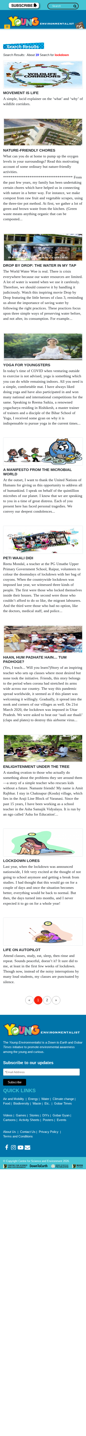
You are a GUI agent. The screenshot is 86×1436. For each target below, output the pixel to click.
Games (21, 1115)
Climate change (63, 1099)
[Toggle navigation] (7, 27)
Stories (34, 1115)
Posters (48, 1120)
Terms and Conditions (18, 1136)
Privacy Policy (49, 1131)
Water (45, 1099)
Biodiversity (21, 1103)
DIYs (45, 1115)
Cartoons (9, 1120)
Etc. (47, 1103)
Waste (37, 1103)
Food (6, 1103)
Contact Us (27, 1131)
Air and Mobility (14, 1099)
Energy (33, 1099)
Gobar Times (63, 1103)
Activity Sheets (29, 1120)
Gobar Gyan (61, 1115)
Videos (8, 1115)
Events (61, 1120)
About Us (10, 1131)
